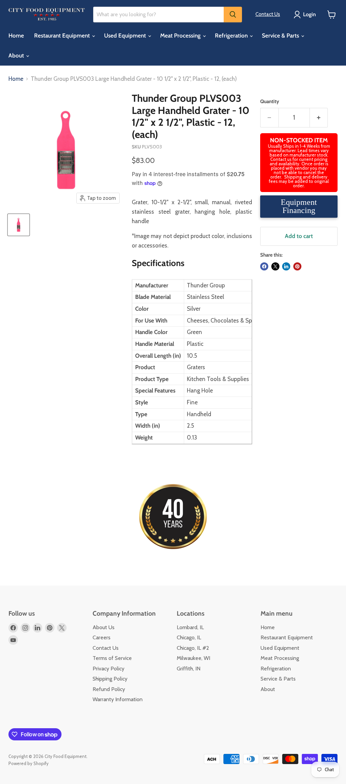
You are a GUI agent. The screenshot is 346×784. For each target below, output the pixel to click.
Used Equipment (125, 35)
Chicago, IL (189, 637)
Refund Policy (109, 689)
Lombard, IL (190, 627)
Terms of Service (112, 658)
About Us (104, 627)
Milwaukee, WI (193, 658)
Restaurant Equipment (62, 35)
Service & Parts (281, 35)
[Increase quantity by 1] (319, 117)
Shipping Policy (110, 678)
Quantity (269, 101)
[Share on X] (275, 266)
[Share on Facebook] (264, 266)
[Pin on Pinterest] (297, 266)
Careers (101, 637)
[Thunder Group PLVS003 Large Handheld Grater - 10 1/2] (18, 225)
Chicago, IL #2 (193, 648)
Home (16, 35)
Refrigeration (232, 35)
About (16, 55)
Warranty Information (118, 699)
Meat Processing (181, 35)
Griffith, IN (188, 668)
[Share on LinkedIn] (286, 266)
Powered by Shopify (28, 763)
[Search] (233, 14)
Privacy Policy (108, 668)
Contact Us (267, 14)
